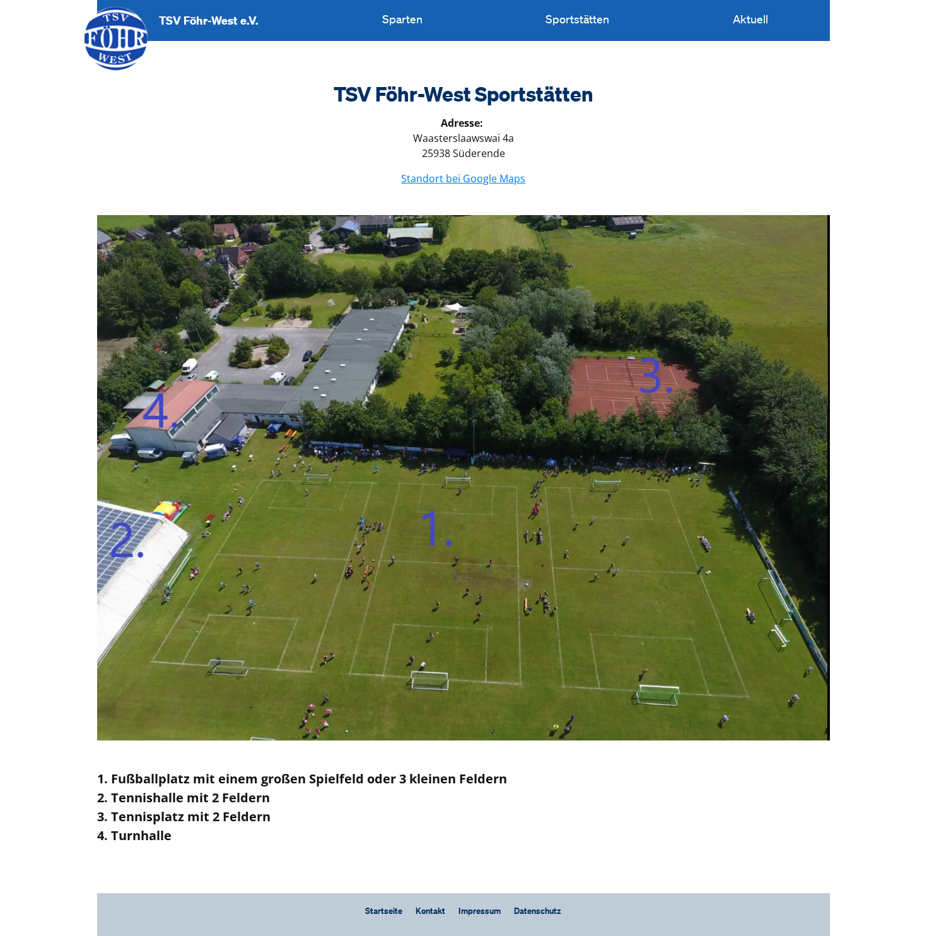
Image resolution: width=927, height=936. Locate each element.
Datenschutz (537, 912)
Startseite (383, 912)
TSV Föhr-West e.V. (209, 20)
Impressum (479, 912)
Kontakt (430, 912)
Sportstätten (577, 20)
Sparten (402, 20)
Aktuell (750, 20)
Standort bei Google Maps (463, 178)
